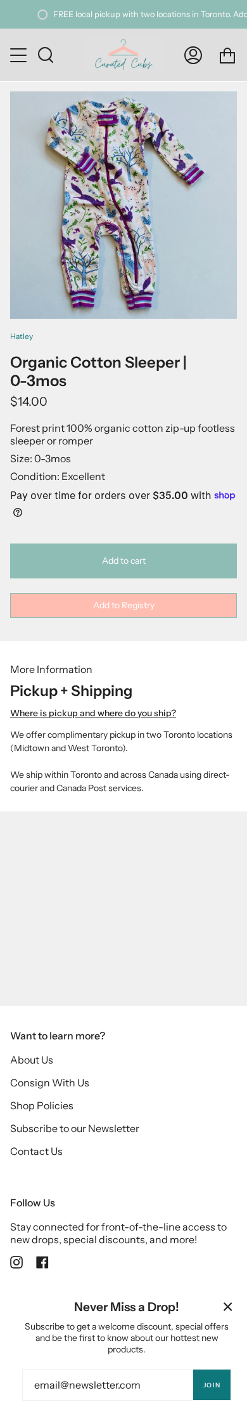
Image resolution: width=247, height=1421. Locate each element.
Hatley (21, 336)
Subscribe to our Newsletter (74, 1128)
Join (211, 1385)
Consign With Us (49, 1082)
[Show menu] (19, 55)
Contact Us (36, 1151)
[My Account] (193, 55)
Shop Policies (41, 1105)
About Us (31, 1059)
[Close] (228, 1306)
